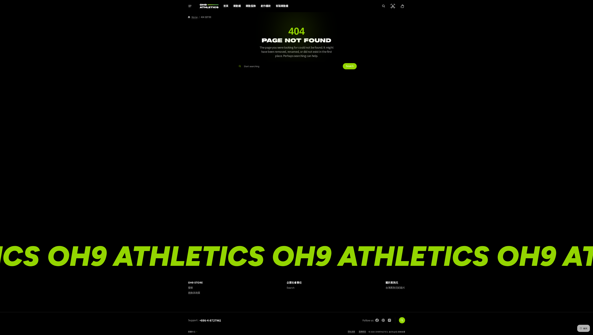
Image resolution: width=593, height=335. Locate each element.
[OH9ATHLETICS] (207, 6)
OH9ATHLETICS (381, 331)
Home (194, 17)
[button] (383, 6)
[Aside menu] (190, 6)
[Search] (239, 66)
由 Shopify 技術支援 (397, 331)
